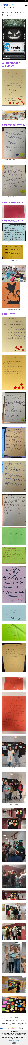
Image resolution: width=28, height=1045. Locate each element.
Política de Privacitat (10, 1023)
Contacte (12, 1024)
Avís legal (3, 1023)
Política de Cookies (20, 1023)
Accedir (3, 1)
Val (21, 1)
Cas (23, 1)
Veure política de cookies (14, 1040)
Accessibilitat (18, 1024)
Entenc (13, 1042)
